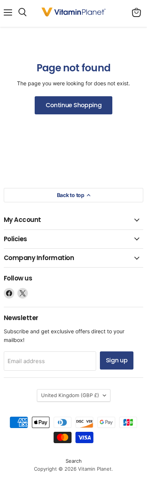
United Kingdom (70, 395)
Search (74, 461)
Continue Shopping (74, 105)
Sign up (117, 360)
